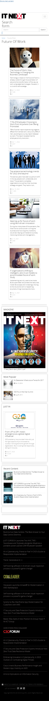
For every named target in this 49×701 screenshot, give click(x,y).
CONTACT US (23, 684)
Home (3, 38)
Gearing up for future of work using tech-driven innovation (22, 222)
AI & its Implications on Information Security (21, 674)
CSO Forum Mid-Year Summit (23, 392)
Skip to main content (7, 1)
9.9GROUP (14, 684)
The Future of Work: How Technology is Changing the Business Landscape (22, 72)
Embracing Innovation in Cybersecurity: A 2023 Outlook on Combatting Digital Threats (22, 658)
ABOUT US (7, 684)
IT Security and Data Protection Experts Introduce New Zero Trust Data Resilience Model (25, 650)
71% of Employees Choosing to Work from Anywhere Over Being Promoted (24, 124)
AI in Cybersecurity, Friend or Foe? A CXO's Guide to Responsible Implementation (28, 496)
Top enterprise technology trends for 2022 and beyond (24, 172)
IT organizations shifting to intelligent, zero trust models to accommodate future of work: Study (23, 274)
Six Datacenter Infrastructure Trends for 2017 (29, 380)
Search (43, 30)
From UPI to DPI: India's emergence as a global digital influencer (17, 433)
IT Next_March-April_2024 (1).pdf (14, 369)
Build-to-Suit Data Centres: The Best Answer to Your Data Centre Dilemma (29, 473)
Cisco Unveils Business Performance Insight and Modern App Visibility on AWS (22, 666)
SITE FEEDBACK (38, 684)
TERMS (30, 684)
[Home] (14, 16)
